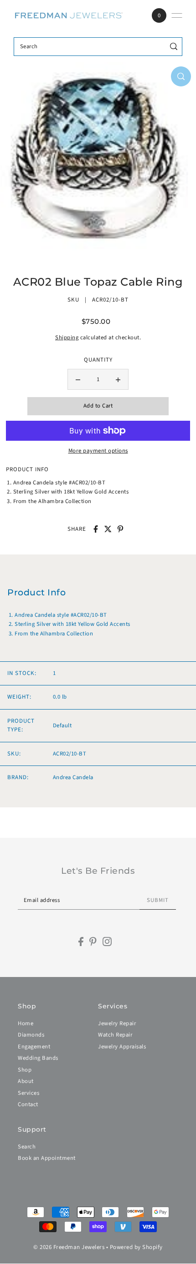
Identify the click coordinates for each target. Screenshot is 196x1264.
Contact (28, 1104)
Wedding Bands (38, 1058)
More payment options (98, 451)
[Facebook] (80, 941)
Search (27, 1147)
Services (28, 1093)
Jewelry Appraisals (122, 1046)
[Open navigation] (176, 15)
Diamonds (31, 1035)
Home (25, 1023)
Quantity (98, 360)
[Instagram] (107, 941)
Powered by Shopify (136, 1247)
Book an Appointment (47, 1158)
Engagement (34, 1046)
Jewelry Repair (117, 1023)
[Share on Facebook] (95, 529)
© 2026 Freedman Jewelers (68, 1247)
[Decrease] (78, 379)
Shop (24, 1070)
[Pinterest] (93, 941)
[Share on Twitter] (108, 529)
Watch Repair (115, 1035)
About (26, 1081)
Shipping (66, 337)
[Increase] (118, 379)
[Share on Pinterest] (120, 529)
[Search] (174, 46)
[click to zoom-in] (181, 76)
